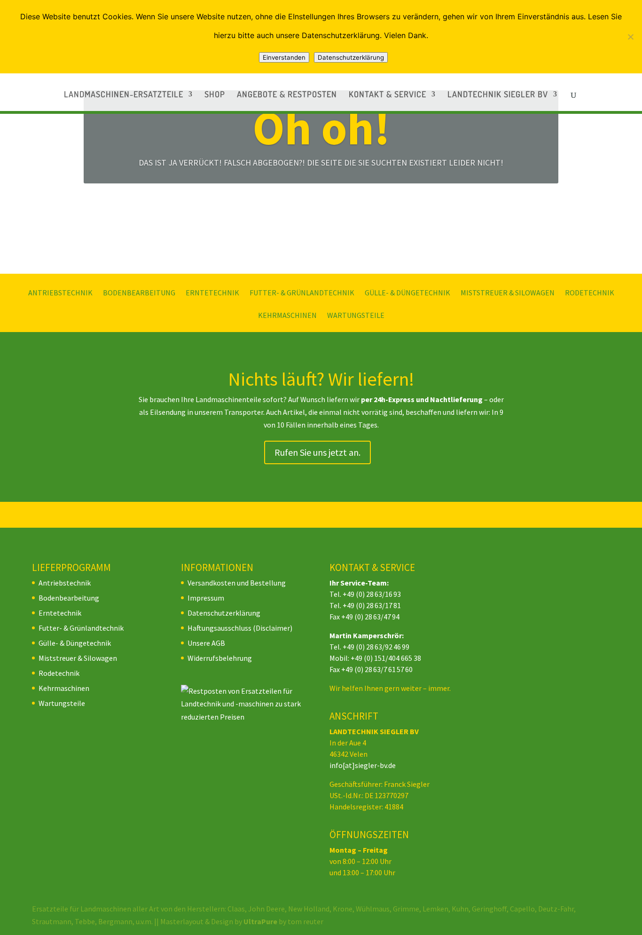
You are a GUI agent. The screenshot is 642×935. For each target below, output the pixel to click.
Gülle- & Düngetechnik (407, 293)
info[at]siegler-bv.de (362, 765)
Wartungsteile (355, 316)
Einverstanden (284, 57)
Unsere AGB (206, 643)
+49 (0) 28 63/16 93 (372, 594)
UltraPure (261, 921)
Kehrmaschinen (287, 316)
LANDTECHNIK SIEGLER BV (497, 95)
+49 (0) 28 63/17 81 (372, 605)
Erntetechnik (212, 293)
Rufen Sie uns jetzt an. (317, 452)
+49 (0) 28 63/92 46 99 (376, 646)
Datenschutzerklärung (224, 613)
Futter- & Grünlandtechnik (302, 293)
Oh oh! (321, 127)
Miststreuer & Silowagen (508, 293)
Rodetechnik (589, 293)
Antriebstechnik (60, 293)
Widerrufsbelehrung (220, 658)
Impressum (206, 597)
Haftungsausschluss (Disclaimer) (240, 628)
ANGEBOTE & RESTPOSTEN (287, 95)
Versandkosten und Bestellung (237, 582)
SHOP (214, 95)
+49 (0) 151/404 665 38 (386, 658)
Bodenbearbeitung (139, 293)
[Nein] (630, 36)
